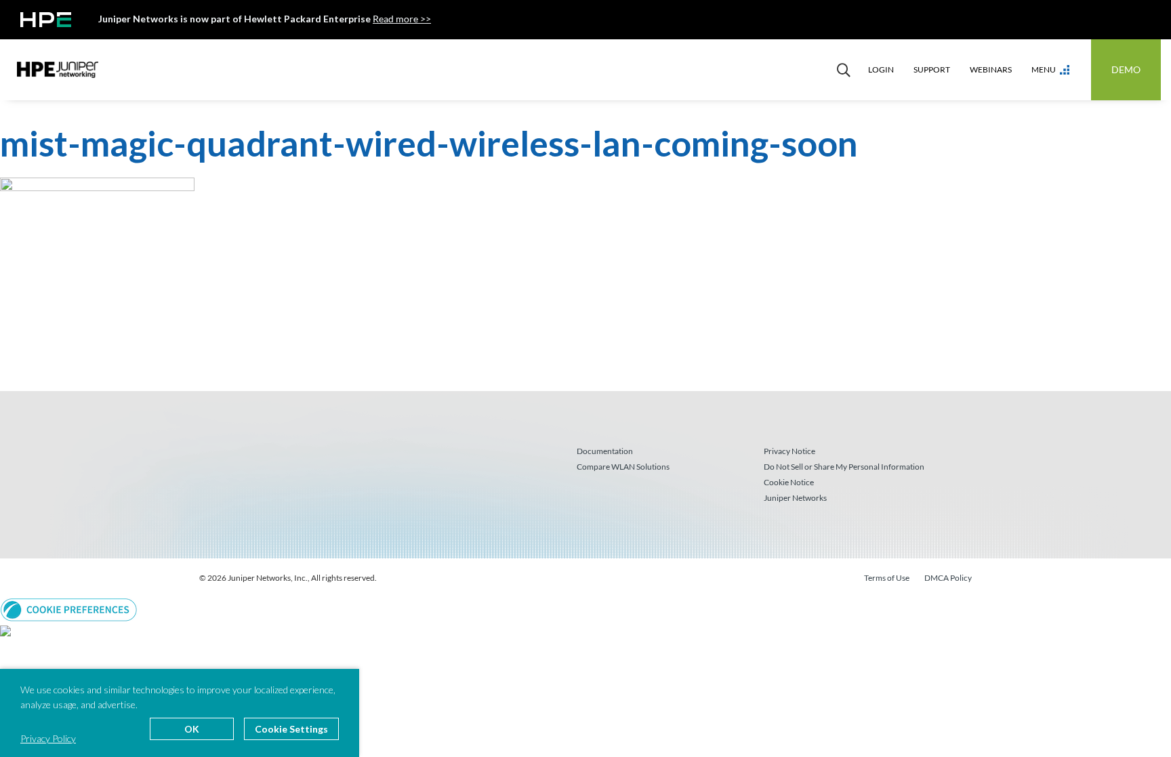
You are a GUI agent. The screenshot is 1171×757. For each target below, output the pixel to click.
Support (931, 69)
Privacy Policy (48, 738)
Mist (57, 70)
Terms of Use (886, 578)
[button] (69, 608)
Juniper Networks (795, 498)
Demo (1126, 69)
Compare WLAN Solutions (623, 467)
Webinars (991, 69)
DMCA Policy (948, 578)
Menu (1043, 69)
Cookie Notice (789, 482)
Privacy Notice (789, 451)
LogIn (881, 69)
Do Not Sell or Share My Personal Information (844, 467)
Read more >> (402, 18)
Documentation (605, 451)
